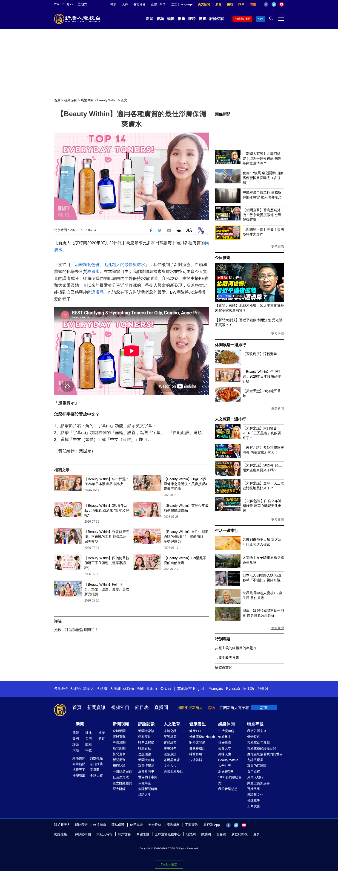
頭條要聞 (78, 758)
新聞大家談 (146, 731)
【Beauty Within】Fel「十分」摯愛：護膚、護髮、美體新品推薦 (106, 589)
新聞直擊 (119, 754)
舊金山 (151, 689)
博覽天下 (78, 770)
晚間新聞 (119, 748)
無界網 (221, 834)
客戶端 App (211, 825)
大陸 (75, 750)
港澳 (88, 733)
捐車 (241, 4)
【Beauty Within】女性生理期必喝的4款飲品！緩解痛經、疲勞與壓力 (186, 536)
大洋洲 (115, 689)
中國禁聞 (119, 742)
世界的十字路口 (149, 777)
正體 (154, 4)
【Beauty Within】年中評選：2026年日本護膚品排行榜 (262, 376)
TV (261, 18)
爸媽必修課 (172, 760)
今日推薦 (222, 257)
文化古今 (170, 765)
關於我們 (81, 825)
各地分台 (139, 4)
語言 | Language (181, 4)
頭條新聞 (222, 114)
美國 (75, 738)
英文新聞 (204, 4)
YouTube (281, 4)
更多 (256, 834)
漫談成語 (170, 754)
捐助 (230, 4)
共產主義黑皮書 (227, 658)
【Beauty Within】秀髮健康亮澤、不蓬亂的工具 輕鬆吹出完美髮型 (106, 536)
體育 (101, 738)
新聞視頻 (121, 724)
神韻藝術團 (83, 834)
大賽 (125, 4)
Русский (233, 689)
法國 (140, 689)
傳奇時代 (253, 736)
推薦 (181, 18)
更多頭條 (277, 246)
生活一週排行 (226, 530)
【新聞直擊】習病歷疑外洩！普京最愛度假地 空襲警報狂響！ (262, 215)
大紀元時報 (104, 834)
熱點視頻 (96, 758)
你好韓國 (224, 742)
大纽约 (75, 689)
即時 (192, 18)
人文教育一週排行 (230, 419)
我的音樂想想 (228, 789)
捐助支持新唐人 (190, 708)
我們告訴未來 (256, 731)
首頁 (57, 100)
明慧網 (191, 834)
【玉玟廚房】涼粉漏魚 (260, 354)
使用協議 (136, 825)
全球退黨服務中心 (167, 834)
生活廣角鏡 (226, 731)
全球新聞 (119, 731)
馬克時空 (144, 783)
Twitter (274, 4)
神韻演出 (78, 775)
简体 (163, 4)
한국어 (262, 689)
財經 (88, 744)
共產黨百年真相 (258, 742)
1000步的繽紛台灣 (230, 780)
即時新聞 (78, 764)
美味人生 (224, 754)
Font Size (189, 230)
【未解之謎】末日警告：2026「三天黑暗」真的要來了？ (262, 433)
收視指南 (99, 825)
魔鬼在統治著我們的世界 (265, 754)
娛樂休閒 (87, 100)
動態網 (206, 834)
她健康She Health (202, 736)
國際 (75, 733)
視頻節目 (70, 100)
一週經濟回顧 (122, 771)
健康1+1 (195, 731)
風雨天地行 (255, 777)
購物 (253, 4)
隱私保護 (118, 825)
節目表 (142, 707)
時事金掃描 (146, 742)
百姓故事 (253, 789)
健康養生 (197, 724)
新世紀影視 (240, 834)
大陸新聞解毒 (148, 789)
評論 (75, 744)
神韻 (113, 4)
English (199, 689)
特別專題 (222, 639)
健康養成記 (197, 748)
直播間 (161, 707)
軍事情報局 (146, 765)
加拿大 (88, 689)
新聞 (149, 18)
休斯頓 (128, 689)
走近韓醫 (195, 760)
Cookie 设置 (169, 864)
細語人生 (144, 794)
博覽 (202, 18)
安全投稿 (154, 825)
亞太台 (165, 689)
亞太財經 (119, 789)
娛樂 (101, 733)
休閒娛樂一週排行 (230, 345)
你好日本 (224, 736)
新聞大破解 (146, 760)
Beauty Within (107, 100)
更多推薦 (277, 334)
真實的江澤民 (256, 765)
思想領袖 (144, 754)
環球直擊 (119, 736)
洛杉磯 (101, 689)
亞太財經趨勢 (122, 783)
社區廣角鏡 (121, 777)
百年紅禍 (253, 771)
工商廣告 (253, 806)
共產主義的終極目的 (261, 748)
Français (216, 689)
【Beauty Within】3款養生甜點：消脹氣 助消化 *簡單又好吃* (106, 510)
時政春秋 (144, 748)
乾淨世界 (124, 834)
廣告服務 (173, 825)
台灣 (88, 738)
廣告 (218, 4)
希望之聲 (142, 834)
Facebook (266, 4)
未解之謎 (170, 731)
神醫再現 (195, 754)
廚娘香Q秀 (226, 771)
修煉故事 (253, 800)
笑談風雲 (170, 736)
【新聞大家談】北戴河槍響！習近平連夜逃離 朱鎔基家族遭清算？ (262, 158)
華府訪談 (119, 765)
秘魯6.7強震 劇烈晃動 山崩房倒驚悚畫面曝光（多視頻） (263, 178)
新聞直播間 (243, 18)
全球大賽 (96, 775)
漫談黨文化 (255, 794)
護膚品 (97, 292)
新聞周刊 (119, 760)
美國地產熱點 (173, 771)
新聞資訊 (96, 707)
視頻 (160, 18)
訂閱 (264, 708)
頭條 (171, 18)
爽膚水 (93, 271)
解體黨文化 (223, 667)
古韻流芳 (170, 742)
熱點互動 (144, 736)
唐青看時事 (146, 771)
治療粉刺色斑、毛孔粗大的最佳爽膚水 (110, 264)
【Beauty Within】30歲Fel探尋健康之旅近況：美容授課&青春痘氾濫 (185, 484)
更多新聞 (277, 408)
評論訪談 (216, 18)
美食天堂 (224, 748)
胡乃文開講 (197, 742)
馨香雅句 (170, 748)
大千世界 (224, 765)
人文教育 (172, 724)
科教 (88, 750)
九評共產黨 (255, 760)
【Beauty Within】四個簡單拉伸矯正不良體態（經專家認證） (106, 563)
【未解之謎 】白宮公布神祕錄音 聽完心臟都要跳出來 (262, 505)
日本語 (248, 689)
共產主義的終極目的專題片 (235, 648)
